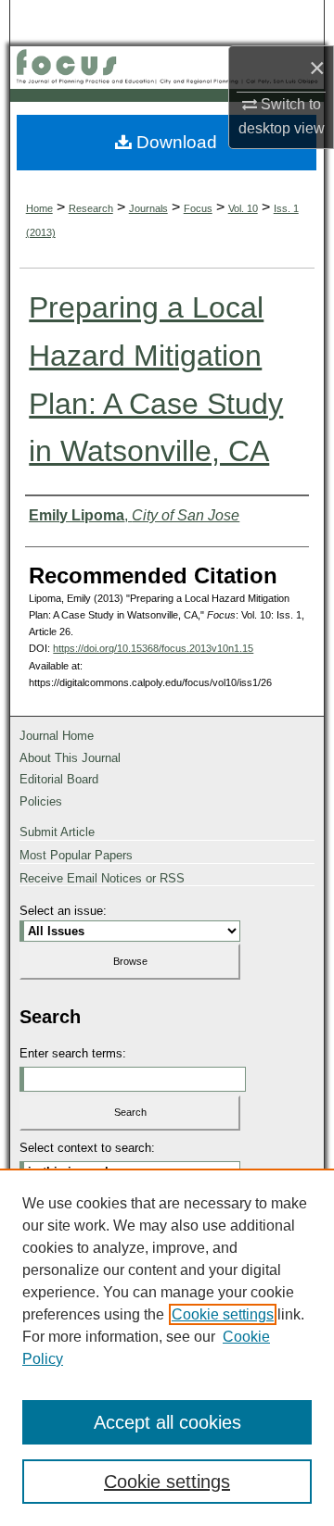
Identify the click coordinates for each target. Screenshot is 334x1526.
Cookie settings (223, 1314)
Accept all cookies (167, 1422)
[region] (167, 1347)
